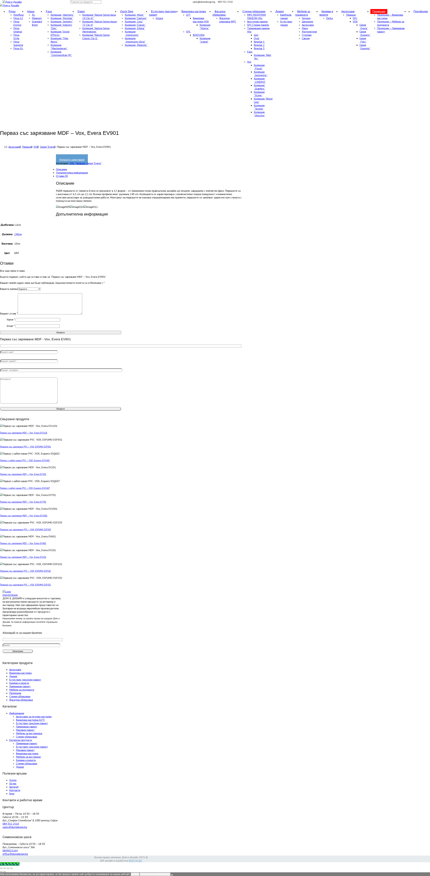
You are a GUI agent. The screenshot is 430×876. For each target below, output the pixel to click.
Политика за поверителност (155, 874)
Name (11, 319)
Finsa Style (16, 36)
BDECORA (198, 35)
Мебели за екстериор (28, 756)
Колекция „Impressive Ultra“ (135, 40)
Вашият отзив (9, 313)
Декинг (279, 11)
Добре (135, 874)
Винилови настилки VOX (201, 19)
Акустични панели (257, 21)
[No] (171, 874)
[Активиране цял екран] (4, 868)
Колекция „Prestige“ (62, 18)
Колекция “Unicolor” (259, 113)
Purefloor (18, 14)
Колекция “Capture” (136, 18)
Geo (256, 35)
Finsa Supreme (18, 43)
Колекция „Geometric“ (261, 73)
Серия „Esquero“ (364, 33)
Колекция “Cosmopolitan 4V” (61, 53)
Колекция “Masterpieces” (59, 46)
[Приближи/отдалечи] (1, 868)
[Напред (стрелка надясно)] (4, 871)
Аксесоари (308, 24)
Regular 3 (259, 48)
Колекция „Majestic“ (136, 45)
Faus (49, 11)
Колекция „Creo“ (134, 21)
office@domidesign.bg (15, 854)
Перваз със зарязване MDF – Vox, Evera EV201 (23, 474)
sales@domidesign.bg (15, 827)
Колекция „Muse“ (134, 14)
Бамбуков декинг (285, 16)
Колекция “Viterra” (205, 26)
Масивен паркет (25, 730)
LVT (188, 14)
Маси (305, 28)
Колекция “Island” (205, 40)
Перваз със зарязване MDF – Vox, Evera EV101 (23, 557)
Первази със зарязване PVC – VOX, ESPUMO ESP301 (25, 446)
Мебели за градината (302, 13)
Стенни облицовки (253, 11)
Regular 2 (259, 45)
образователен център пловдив (116, 206)
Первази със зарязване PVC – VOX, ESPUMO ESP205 (25, 529)
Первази (351, 14)
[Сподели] (8, 868)
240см (18, 234)
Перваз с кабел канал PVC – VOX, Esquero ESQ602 (25, 460)
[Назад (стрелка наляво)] (1, 871)
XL (33, 14)
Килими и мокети (326, 13)
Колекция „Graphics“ (259, 87)
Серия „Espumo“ (364, 46)
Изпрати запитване (71, 160)
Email (11, 326)
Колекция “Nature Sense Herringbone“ (96, 29)
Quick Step (126, 11)
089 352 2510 (11, 823)
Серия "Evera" (47, 146)
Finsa (12, 11)
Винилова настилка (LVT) (30, 720)
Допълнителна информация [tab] (72, 172)
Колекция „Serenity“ (62, 21)
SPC (188, 31)
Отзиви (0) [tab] (62, 176)
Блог (11, 793)
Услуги (12, 780)
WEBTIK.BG (135, 860)
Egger (81, 11)
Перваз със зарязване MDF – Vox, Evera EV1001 (23, 515)
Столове (307, 35)
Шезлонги (307, 21)
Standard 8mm (37, 23)
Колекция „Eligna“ (135, 28)
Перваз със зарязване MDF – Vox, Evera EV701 (23, 501)
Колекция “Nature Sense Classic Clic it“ (96, 36)
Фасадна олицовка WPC (227, 19)
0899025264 (10, 850)
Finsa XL (18, 48)
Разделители (309, 31)
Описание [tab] (61, 169)
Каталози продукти (20, 740)
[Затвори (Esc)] (11, 868)
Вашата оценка (9, 288)
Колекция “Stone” (259, 93)
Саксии (306, 38)
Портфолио (421, 11)
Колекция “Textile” (259, 107)
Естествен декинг (286, 23)
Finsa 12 (18, 18)
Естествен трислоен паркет (162, 13)
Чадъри (306, 18)
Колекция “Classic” (135, 24)
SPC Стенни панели (258, 24)
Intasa (30, 11)
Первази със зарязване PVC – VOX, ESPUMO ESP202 (25, 584)
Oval (256, 38)
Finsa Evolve (17, 23)
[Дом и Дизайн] (12, 2)
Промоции (378, 11)
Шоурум (13, 786)
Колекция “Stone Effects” (60, 33)
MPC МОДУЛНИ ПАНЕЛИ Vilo (256, 16)
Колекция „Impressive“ (132, 33)
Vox (249, 61)
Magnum (37, 18)
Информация (16, 713)
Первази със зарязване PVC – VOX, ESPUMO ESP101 (25, 570)
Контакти (7, 625)
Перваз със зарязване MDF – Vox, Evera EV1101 (23, 432)
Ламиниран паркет (20, 686)
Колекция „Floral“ (259, 66)
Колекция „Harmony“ (62, 14)
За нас (12, 783)
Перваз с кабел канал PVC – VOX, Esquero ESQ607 (25, 488)
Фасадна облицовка (219, 13)
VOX (355, 21)
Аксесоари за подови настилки (34, 716)
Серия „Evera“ (363, 26)
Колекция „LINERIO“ (260, 80)
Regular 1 (259, 41)
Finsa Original (17, 29)
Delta (329, 18)
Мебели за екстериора (29, 733)
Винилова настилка (193, 11)
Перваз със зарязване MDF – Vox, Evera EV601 (23, 543)
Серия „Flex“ (363, 40)
